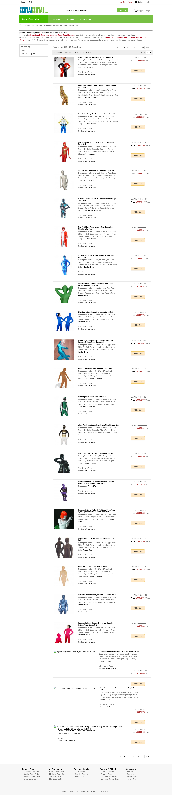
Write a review (90, 74)
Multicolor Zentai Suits (57, 774)
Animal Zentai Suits (31, 779)
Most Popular (57, 52)
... (130, 48)
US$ (30, 2)
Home (23, 2)
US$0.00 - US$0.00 (28, 54)
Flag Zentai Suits (55, 779)
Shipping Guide (106, 774)
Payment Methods (107, 772)
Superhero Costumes (31, 772)
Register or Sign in (126, 2)
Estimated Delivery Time (110, 779)
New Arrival (68, 52)
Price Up (78, 52)
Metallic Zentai (85, 19)
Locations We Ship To (109, 776)
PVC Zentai (70, 19)
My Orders (139, 2)
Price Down (87, 52)
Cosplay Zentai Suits (31, 774)
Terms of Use (131, 779)
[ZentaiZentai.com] (33, 8)
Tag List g (26, 25)
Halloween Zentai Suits (32, 776)
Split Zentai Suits (55, 776)
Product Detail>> (89, 67)
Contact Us (131, 774)
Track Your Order (81, 772)
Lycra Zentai (55, 19)
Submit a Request (81, 774)
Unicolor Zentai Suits (56, 772)
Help (148, 2)
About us (130, 772)
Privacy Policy (132, 776)
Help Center (79, 776)
